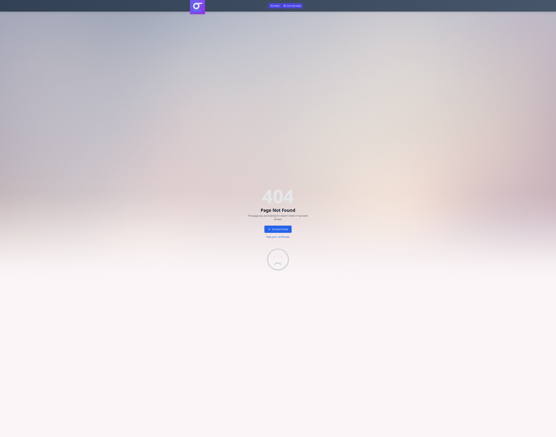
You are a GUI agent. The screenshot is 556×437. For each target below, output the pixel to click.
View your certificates (278, 236)
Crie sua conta (294, 5)
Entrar (277, 5)
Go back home (280, 229)
